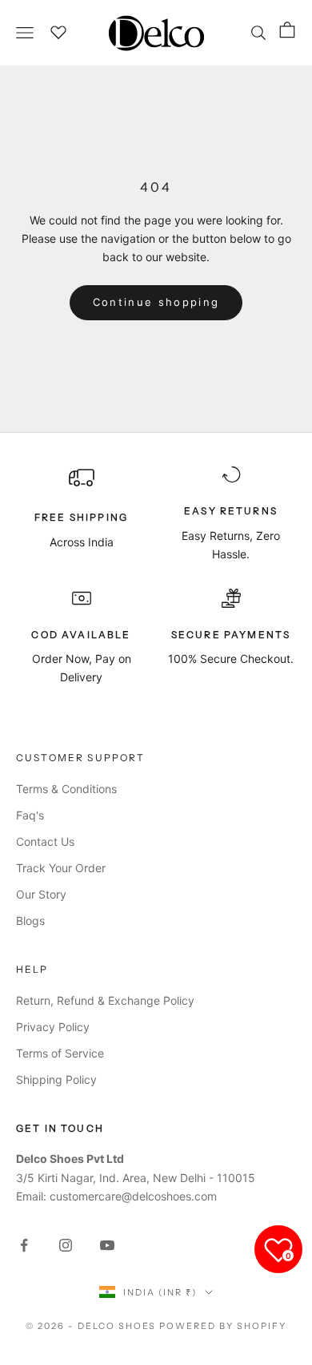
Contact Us (45, 841)
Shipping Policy (56, 1079)
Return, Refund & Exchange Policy (105, 1000)
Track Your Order (61, 868)
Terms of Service (60, 1053)
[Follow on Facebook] (24, 1245)
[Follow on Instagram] (66, 1245)
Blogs (30, 920)
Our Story (41, 894)
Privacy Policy (53, 1027)
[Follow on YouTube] (107, 1245)
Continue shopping (156, 302)
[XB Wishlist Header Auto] (59, 30)
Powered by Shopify (222, 1325)
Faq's (30, 815)
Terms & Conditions (66, 789)
